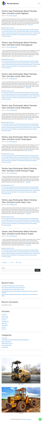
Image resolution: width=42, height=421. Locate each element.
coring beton (4, 337)
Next (20, 262)
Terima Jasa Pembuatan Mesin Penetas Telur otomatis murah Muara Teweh (19, 232)
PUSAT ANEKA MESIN (6, 345)
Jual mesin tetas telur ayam (10, 31)
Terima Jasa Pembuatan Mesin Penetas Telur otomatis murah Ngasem (19, 12)
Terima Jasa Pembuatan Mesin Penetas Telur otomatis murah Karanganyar (19, 43)
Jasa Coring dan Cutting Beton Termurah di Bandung (13, 287)
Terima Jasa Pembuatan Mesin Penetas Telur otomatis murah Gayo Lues (19, 201)
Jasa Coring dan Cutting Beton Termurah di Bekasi (13, 285)
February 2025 (5, 317)
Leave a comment (7, 36)
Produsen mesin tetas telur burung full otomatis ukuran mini (19, 32)
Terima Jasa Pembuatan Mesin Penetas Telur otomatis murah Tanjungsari (19, 138)
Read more (30, 24)
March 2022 (4, 323)
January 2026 (5, 316)
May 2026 (4, 314)
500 (17, 262)
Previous (4, 262)
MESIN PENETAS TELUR (8, 27)
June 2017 (4, 328)
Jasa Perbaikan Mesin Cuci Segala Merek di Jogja (13, 289)
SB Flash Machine (13, 3)
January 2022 (5, 325)
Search (3, 268)
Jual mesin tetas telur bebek (23, 31)
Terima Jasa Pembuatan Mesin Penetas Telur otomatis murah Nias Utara (19, 75)
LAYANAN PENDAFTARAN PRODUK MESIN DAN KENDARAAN (15, 339)
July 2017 (4, 327)
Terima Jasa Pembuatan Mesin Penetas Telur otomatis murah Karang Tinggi (19, 169)
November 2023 (5, 321)
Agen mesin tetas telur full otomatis (11, 29)
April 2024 (4, 319)
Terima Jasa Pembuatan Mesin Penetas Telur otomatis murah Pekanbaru (19, 106)
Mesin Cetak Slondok (6, 341)
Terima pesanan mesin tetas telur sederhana (27, 34)
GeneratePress (28, 419)
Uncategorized (5, 347)
